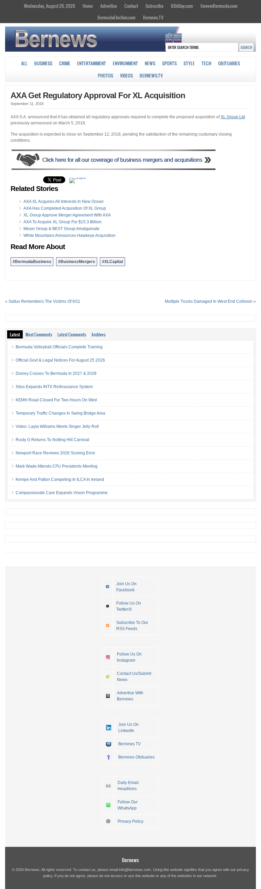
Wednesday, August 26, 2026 (49, 5)
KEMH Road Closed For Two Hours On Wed (56, 400)
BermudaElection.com (117, 17)
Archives (98, 334)
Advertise (108, 5)
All (24, 63)
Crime (64, 63)
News (150, 63)
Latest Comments (71, 334)
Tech (206, 63)
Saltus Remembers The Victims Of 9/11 (44, 301)
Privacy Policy (130, 821)
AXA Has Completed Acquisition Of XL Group (64, 208)
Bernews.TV (153, 17)
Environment (125, 63)
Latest (15, 334)
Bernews (130, 860)
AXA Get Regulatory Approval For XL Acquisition (98, 95)
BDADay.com (182, 5)
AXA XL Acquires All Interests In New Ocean (63, 201)
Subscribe (154, 5)
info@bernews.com (135, 870)
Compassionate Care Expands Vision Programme (62, 492)
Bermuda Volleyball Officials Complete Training (59, 347)
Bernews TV (129, 744)
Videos (126, 75)
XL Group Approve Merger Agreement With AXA (67, 215)
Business (43, 63)
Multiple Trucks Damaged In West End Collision (209, 301)
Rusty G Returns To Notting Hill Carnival (52, 439)
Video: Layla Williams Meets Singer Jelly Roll (57, 426)
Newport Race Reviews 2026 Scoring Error (55, 453)
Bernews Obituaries (136, 757)
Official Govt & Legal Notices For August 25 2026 (60, 360)
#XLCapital (112, 261)
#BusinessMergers (76, 261)
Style (189, 63)
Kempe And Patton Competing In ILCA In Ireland (60, 479)
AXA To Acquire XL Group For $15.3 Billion (62, 222)
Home (88, 5)
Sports (169, 63)
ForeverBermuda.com (219, 5)
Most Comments (38, 334)
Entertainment (91, 63)
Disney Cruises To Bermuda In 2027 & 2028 (56, 373)
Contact (131, 5)
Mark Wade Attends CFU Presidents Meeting (57, 466)
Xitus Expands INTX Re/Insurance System (54, 386)
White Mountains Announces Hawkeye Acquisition (69, 235)
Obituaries (229, 63)
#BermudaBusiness (32, 261)
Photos (105, 75)
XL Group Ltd (233, 117)
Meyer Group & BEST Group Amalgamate (61, 228)
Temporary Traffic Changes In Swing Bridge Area (60, 413)
